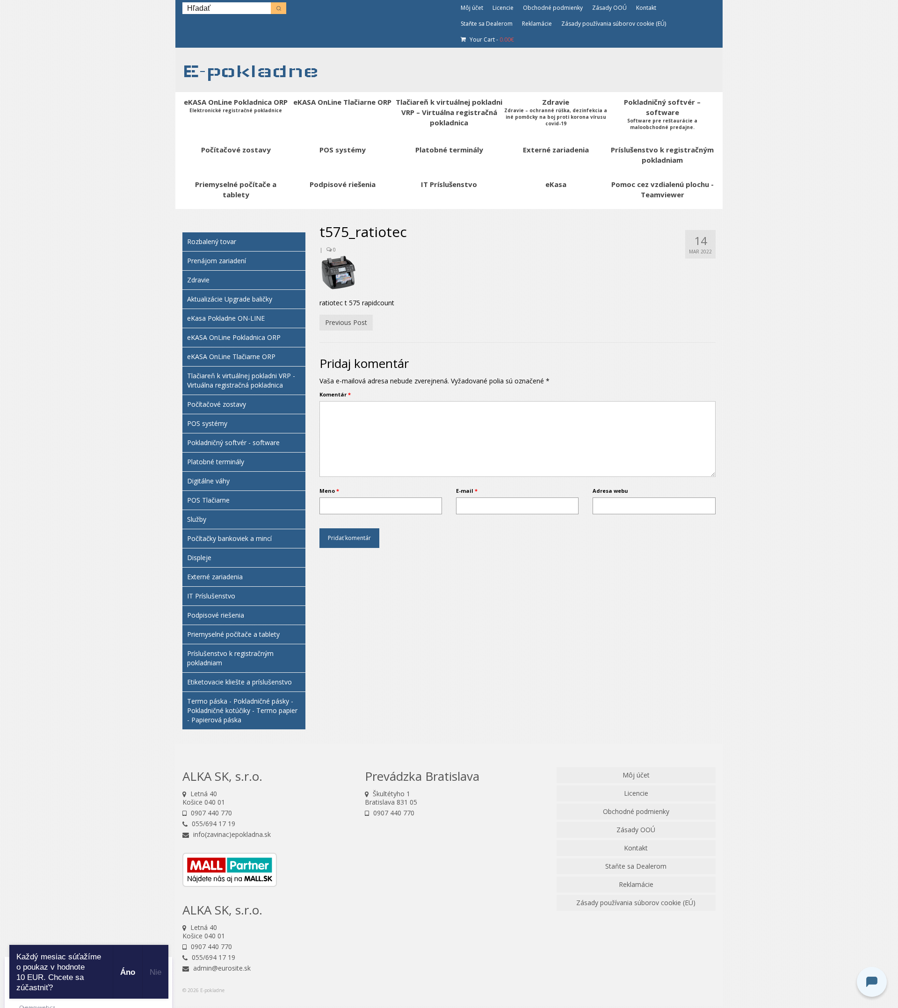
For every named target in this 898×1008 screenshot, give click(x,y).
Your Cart (491, 39)
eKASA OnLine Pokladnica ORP (234, 337)
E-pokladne (250, 71)
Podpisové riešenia (215, 615)
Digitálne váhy (208, 480)
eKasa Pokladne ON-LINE (226, 318)
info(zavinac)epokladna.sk (231, 834)
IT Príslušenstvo (211, 595)
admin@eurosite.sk (221, 968)
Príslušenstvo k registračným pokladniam (230, 658)
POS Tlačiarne (208, 500)
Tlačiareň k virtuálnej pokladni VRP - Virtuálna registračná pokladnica (241, 380)
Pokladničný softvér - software (233, 442)
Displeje (199, 557)
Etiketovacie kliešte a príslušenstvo (239, 681)
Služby (196, 519)
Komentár (335, 394)
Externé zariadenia (215, 576)
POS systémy (207, 423)
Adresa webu (610, 490)
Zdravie (198, 279)
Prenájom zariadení (216, 260)
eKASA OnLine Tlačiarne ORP (231, 356)
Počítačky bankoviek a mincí (229, 538)
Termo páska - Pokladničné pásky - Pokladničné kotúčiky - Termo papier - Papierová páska (242, 710)
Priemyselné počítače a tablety (233, 634)
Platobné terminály (215, 461)
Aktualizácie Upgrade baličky (229, 299)
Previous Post (346, 322)
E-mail (467, 490)
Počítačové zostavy (216, 404)
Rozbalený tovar (211, 241)
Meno (329, 490)
